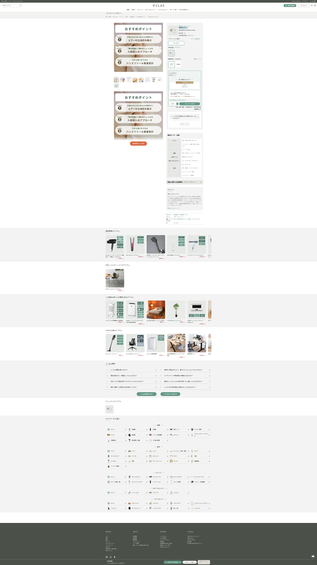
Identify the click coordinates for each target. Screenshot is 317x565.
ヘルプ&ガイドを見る (169, 394)
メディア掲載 (136, 543)
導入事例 (189, 541)
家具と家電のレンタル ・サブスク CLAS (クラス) (12, 1)
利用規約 (162, 541)
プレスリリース (136, 541)
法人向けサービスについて (193, 536)
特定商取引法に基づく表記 (166, 543)
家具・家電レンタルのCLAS (112, 16)
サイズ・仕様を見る (195, 38)
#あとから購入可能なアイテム (180, 219)
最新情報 (135, 539)
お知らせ (108, 547)
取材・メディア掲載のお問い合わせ (141, 545)
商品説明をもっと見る (138, 143)
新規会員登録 (291, 5)
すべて (121, 16)
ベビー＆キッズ (109, 545)
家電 (127, 16)
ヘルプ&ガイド (305, 1)
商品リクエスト (109, 550)
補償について (197, 59)
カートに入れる (190, 103)
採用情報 (135, 538)
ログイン (305, 5)
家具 (107, 539)
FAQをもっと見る (185, 124)
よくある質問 (313, 1)
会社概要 (135, 536)
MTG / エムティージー (179, 216)
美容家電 (132, 16)
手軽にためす (190, 538)
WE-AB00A (176, 43)
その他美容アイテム (140, 16)
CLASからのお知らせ (295, 1)
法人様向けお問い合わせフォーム (194, 543)
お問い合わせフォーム (165, 547)
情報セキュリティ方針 (165, 545)
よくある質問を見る (145, 394)
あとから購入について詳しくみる (177, 100)
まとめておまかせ (191, 539)
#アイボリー (176, 222)
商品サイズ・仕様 (173, 135)
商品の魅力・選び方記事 (111, 548)
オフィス (108, 541)
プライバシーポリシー (165, 539)
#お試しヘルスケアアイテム (194, 219)
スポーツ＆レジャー (110, 543)
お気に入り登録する (190, 562)
